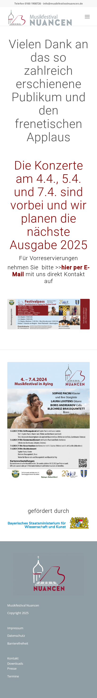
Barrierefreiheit (17, 643)
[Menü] (87, 16)
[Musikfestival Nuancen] (40, 16)
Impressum (15, 628)
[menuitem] (87, 16)
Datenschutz (16, 635)
